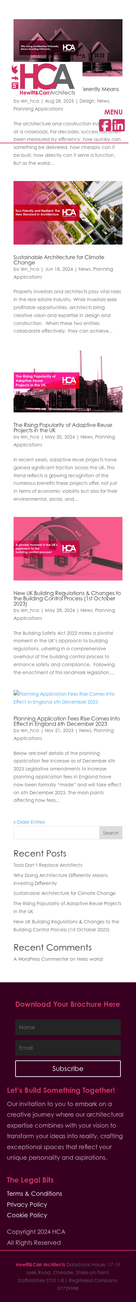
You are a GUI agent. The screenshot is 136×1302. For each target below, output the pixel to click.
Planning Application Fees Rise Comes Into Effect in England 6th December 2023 (67, 721)
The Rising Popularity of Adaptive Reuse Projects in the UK (63, 428)
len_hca (30, 269)
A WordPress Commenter (41, 959)
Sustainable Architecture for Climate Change (59, 260)
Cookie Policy (27, 1215)
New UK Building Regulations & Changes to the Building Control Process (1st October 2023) (67, 598)
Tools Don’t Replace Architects (48, 865)
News (84, 269)
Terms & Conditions (34, 1193)
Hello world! (90, 959)
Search (111, 833)
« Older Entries (29, 822)
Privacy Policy (27, 1204)
